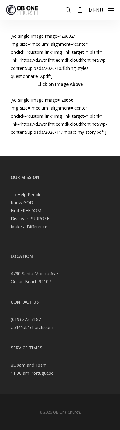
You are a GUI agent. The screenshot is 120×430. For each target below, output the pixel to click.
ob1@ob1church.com (32, 327)
